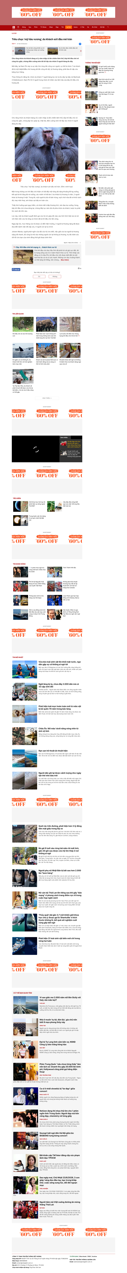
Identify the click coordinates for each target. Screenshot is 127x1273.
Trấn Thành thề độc (69, 567)
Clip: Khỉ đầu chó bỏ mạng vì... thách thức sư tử (36, 247)
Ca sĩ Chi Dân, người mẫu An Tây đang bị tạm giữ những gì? (107, 107)
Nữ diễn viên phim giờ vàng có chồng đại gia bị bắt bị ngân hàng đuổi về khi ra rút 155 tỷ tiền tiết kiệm (107, 192)
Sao (30, 27)
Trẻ (62, 27)
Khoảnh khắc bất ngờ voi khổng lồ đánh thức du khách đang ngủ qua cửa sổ (70, 362)
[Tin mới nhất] (18, 27)
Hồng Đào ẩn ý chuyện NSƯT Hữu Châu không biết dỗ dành (106, 203)
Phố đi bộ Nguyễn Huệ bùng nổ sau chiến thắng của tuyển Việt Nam (37, 584)
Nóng (24, 27)
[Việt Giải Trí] (14, 27)
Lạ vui (69, 27)
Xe (88, 27)
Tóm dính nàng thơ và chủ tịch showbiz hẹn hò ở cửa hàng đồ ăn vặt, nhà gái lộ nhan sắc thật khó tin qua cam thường (107, 165)
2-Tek (82, 27)
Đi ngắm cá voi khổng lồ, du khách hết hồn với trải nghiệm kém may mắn (22, 362)
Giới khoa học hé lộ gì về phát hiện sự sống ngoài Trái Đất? (37, 504)
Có (39, 276)
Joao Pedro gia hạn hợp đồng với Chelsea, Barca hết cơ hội (71, 598)
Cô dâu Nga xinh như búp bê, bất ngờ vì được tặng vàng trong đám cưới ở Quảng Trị (71, 444)
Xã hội (102, 27)
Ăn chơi (94, 27)
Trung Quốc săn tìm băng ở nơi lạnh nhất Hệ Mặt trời (37, 518)
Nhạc (51, 27)
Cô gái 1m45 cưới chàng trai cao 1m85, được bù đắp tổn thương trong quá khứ (71, 453)
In (80, 268)
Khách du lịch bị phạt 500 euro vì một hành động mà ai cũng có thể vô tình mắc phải (47, 362)
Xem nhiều (64, 437)
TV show (43, 27)
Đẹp (57, 27)
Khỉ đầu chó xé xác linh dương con (22, 335)
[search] (107, 27)
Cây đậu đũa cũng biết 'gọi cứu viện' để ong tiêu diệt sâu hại (71, 504)
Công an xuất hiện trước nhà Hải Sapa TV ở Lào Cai (107, 94)
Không (55, 276)
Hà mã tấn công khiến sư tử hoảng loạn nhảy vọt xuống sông (35, 50)
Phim (35, 27)
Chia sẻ (16, 270)
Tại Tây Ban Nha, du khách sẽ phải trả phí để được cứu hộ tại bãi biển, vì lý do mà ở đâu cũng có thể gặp (23, 389)
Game (75, 27)
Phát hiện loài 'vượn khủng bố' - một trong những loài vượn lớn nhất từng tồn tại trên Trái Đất (46, 336)
